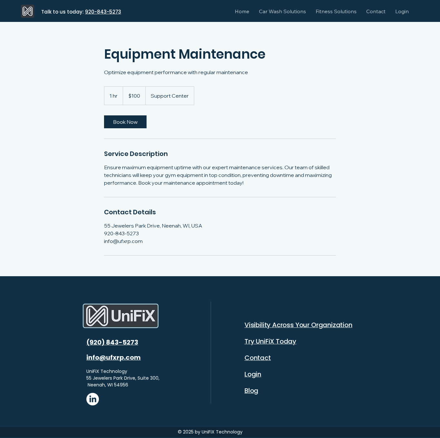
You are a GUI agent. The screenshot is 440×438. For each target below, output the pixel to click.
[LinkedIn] (92, 399)
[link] (125, 121)
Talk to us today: (63, 11)
